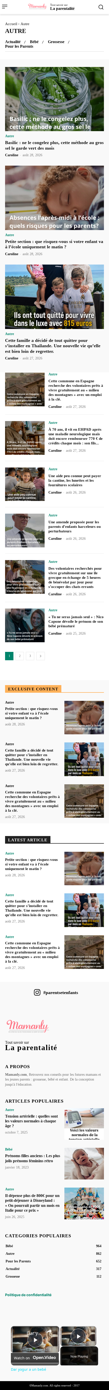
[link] (19, 1334)
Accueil (11, 24)
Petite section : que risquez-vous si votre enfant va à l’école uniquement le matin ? (54, 244)
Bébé (34, 42)
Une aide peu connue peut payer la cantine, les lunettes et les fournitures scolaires (74, 480)
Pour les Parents (19, 46)
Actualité (13, 42)
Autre (9, 136)
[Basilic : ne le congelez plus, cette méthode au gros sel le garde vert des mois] (54, 99)
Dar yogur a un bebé (34, 1333)
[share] (49, 1330)
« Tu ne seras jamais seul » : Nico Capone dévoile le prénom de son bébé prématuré (76, 621)
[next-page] (40, 656)
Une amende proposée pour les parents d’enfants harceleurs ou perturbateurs (74, 526)
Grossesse (56, 42)
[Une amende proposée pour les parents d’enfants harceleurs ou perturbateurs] (25, 530)
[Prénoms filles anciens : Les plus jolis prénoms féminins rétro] (84, 1163)
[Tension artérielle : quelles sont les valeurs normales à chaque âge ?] (84, 1124)
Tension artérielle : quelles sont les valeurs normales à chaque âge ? (31, 1121)
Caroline (11, 155)
